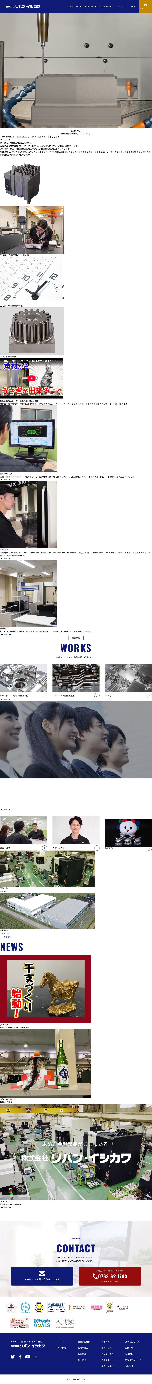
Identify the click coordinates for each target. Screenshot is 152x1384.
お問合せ (129, 1365)
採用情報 (105, 1341)
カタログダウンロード (125, 6)
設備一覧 (129, 1347)
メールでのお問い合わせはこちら (42, 1279)
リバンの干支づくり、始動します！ (30, 136)
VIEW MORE (5, 479)
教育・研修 (107, 1347)
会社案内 (129, 1353)
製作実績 (82, 1359)
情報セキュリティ (133, 1359)
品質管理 (82, 1353)
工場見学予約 (108, 1365)
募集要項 (105, 1359)
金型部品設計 (84, 1341)
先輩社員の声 (108, 1353)
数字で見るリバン (133, 1341)
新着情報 (62, 1347)
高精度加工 (83, 1347)
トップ (61, 1341)
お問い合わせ (146, 8)
